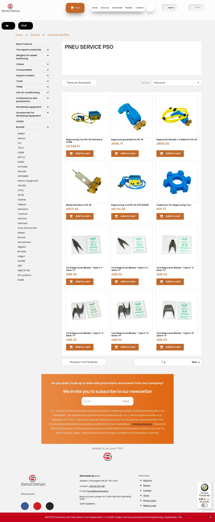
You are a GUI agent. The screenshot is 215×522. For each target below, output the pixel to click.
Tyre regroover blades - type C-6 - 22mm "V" (175, 334)
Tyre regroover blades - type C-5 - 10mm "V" (130, 334)
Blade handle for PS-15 (78, 204)
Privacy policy (149, 500)
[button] (150, 8)
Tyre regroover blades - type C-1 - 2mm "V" (85, 269)
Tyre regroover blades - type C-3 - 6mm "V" (175, 269)
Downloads (117, 8)
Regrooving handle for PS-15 (127, 139)
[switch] (204, 505)
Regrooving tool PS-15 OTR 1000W (130, 204)
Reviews (129, 8)
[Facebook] (25, 506)
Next (196, 362)
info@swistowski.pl (142, 423)
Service (146, 485)
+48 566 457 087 (97, 486)
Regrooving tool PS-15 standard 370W (84, 141)
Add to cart (79, 153)
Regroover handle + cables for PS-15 (176, 139)
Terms (146, 495)
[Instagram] (50, 506)
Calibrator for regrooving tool (173, 204)
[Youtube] (37, 506)
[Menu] (210, 484)
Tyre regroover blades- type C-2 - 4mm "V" (130, 269)
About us (105, 8)
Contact (139, 8)
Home (95, 8)
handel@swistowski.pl (97, 491)
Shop (77, 8)
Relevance (177, 83)
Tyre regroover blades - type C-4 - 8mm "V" (85, 334)
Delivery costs (149, 505)
